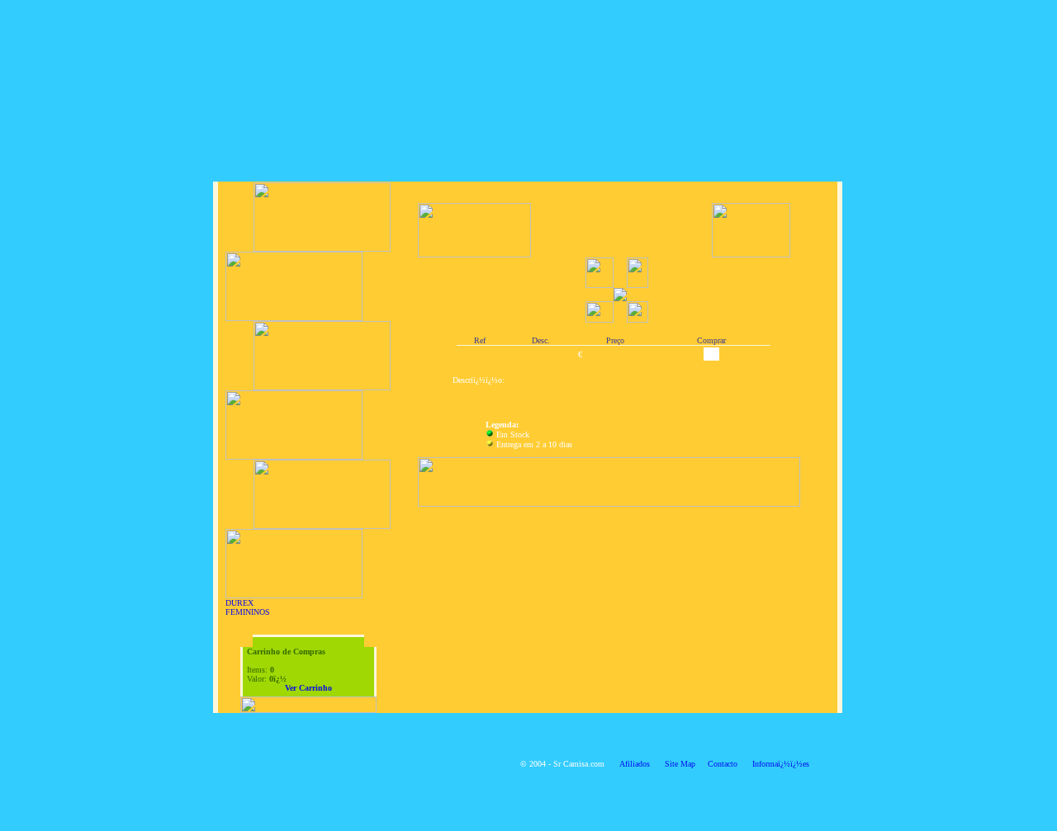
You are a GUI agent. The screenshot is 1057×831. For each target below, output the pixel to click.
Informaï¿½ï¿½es (780, 763)
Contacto (722, 763)
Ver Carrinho (308, 687)
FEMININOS (247, 611)
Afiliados (634, 763)
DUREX (239, 602)
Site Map (680, 763)
